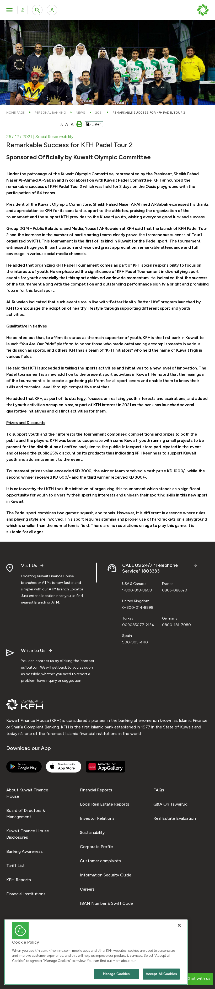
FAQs (158, 789)
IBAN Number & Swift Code (106, 903)
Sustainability (92, 832)
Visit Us (29, 565)
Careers (87, 889)
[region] (96, 952)
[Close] (179, 925)
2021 (99, 112)
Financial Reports (96, 789)
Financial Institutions (26, 893)
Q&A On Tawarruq (170, 804)
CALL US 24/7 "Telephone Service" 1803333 (150, 568)
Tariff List (15, 865)
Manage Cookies (116, 974)
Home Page (15, 112)
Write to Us (33, 650)
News (80, 112)
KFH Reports (18, 879)
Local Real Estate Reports (104, 804)
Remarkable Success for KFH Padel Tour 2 (148, 112)
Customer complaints (100, 860)
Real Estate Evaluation (174, 818)
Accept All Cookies (161, 974)
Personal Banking (50, 112)
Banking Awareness (24, 851)
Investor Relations (97, 818)
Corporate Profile (96, 846)
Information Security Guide (105, 874)
